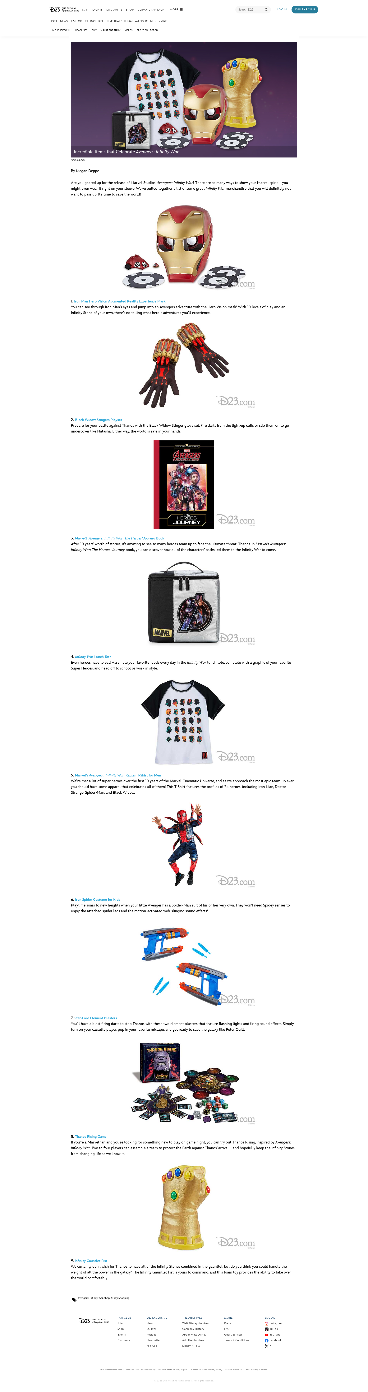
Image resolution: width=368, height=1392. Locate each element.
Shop (130, 10)
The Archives (192, 1318)
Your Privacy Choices (256, 1369)
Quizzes (151, 1329)
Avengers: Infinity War (90, 1298)
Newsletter (154, 1340)
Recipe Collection (147, 30)
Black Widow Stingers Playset (98, 420)
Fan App (152, 1345)
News (64, 21)
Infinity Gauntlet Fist (91, 1261)
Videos (128, 30)
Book (119, 538)
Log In (282, 9)
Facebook (276, 1340)
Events (97, 10)
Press (227, 1323)
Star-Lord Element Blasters (95, 1018)
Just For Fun (79, 21)
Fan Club (124, 1318)
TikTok (274, 1329)
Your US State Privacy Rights (172, 1369)
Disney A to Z (191, 1345)
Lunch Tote (93, 657)
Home (54, 21)
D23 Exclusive (157, 1318)
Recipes (151, 1334)
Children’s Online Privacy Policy (206, 1369)
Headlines (81, 30)
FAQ (227, 1329)
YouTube (275, 1334)
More (228, 1318)
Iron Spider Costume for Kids (97, 900)
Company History (193, 1329)
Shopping (124, 1298)
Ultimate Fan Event (151, 10)
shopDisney (110, 1298)
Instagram (276, 1323)
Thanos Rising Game (91, 1137)
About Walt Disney (194, 1334)
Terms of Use (132, 1369)
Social (270, 1318)
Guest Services (233, 1334)
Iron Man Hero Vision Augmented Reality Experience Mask (120, 301)
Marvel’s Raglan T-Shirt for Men (118, 775)
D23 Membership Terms (111, 1369)
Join (85, 10)
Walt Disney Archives (195, 1323)
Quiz (94, 30)
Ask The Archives (193, 1340)
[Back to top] (360, 1381)
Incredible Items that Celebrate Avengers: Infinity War (128, 21)
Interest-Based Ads (234, 1369)
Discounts (114, 10)
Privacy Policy (148, 1369)
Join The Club (305, 9)
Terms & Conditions (236, 1340)
